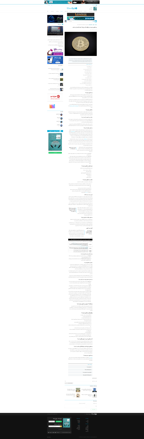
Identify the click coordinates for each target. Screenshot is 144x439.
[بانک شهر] (80, 14)
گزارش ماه (87, 426)
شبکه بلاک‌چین (73, 131)
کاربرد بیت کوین (89, 76)
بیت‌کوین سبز (90, 357)
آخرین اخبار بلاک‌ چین (94, 378)
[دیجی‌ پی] (86, 2)
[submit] (61, 426)
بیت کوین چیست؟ (89, 66)
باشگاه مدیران (87, 427)
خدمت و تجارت (86, 428)
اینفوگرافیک (79, 422)
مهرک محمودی (58, 114)
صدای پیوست (78, 420)
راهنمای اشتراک (94, 5)
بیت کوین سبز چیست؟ (88, 85)
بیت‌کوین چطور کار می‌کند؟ (88, 70)
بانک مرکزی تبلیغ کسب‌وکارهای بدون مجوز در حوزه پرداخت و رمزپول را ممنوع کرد (87, 390)
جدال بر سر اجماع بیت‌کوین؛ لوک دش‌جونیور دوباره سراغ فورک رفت (71, 390)
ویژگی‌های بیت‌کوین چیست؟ (87, 80)
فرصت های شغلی (78, 428)
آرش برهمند (58, 117)
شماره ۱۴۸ (92, 7)
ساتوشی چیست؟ (89, 67)
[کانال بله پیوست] (58, 2)
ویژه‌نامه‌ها (79, 425)
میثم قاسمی (58, 124)
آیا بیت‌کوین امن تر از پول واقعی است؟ (86, 82)
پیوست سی (79, 421)
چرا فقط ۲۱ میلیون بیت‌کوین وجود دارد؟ (86, 79)
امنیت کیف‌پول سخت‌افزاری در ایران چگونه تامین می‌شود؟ (87, 395)
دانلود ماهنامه (58, 421)
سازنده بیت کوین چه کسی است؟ (87, 69)
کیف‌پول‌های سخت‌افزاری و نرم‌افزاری (74, 105)
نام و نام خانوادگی (95, 403)
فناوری (94, 21)
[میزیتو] (55, 98)
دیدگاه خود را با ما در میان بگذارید (82, 403)
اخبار (87, 420)
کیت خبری (79, 429)
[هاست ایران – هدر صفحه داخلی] (80, 18)
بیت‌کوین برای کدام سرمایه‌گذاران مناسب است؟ (85, 83)
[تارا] (55, 51)
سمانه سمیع (58, 121)
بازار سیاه (86, 192)
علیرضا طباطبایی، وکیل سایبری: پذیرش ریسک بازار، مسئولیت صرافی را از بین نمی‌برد (70, 395)
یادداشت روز (87, 421)
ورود (51, 5)
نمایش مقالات (51, 421)
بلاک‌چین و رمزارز (90, 24)
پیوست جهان (87, 431)
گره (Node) (85, 139)
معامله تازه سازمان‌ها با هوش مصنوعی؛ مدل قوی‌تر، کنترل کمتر (55, 39)
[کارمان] (55, 106)
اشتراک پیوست (55, 152)
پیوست (95, 24)
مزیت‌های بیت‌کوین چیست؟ (87, 72)
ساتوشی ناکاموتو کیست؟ (88, 77)
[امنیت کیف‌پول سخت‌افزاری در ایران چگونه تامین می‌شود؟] (94, 397)
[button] (48, 11)
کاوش (87, 422)
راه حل (87, 430)
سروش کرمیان (69, 21)
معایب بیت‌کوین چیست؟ (88, 73)
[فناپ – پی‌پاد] (55, 60)
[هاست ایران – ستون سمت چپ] (55, 19)
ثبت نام (48, 5)
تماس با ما (79, 426)
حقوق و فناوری (87, 429)
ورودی (87, 425)
